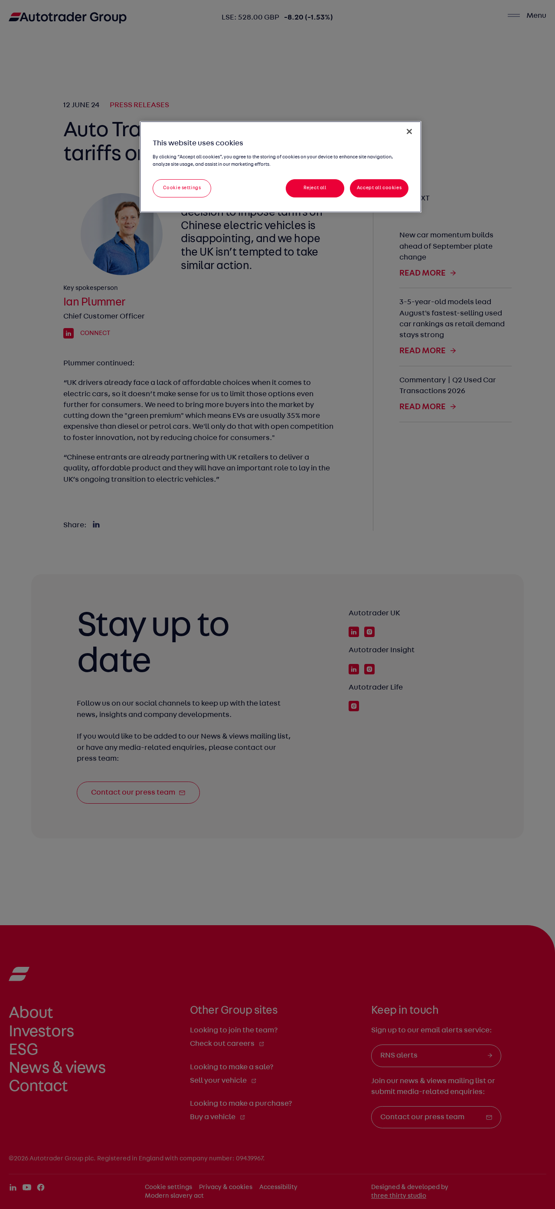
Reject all (315, 188)
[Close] (409, 131)
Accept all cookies (379, 188)
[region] (280, 167)
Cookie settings (182, 188)
